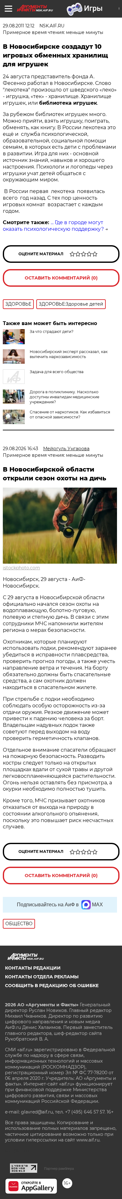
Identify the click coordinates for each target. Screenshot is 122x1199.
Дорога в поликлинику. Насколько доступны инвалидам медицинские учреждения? (64, 397)
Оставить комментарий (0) (61, 278)
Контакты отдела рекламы (42, 977)
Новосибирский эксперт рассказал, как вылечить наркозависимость (69, 354)
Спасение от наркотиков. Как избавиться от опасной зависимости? (70, 414)
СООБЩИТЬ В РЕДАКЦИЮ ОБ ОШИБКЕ (52, 985)
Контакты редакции (33, 968)
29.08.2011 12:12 (18, 26)
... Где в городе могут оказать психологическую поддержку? (53, 225)
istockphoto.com (21, 568)
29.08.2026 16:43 (20, 448)
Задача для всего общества (57, 371)
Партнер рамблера (59, 1168)
